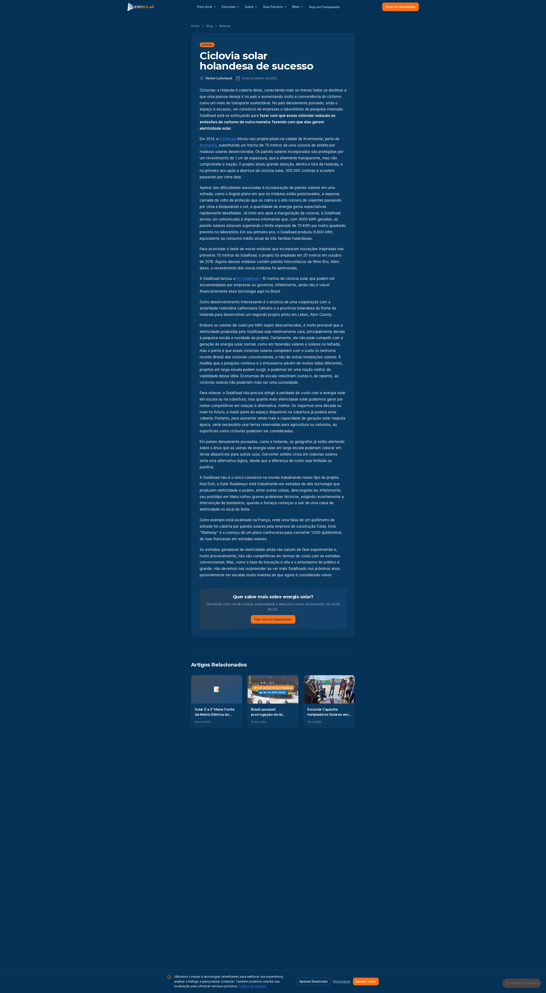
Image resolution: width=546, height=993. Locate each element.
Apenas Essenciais (313, 981)
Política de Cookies (252, 986)
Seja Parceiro (273, 7)
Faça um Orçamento (400, 7)
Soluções (228, 7)
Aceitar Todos (366, 981)
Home (195, 26)
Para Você (204, 7)
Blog (209, 26)
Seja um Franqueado (324, 7)
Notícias (225, 26)
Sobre (249, 7)
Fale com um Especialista (273, 619)
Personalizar (341, 981)
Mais (295, 7)
